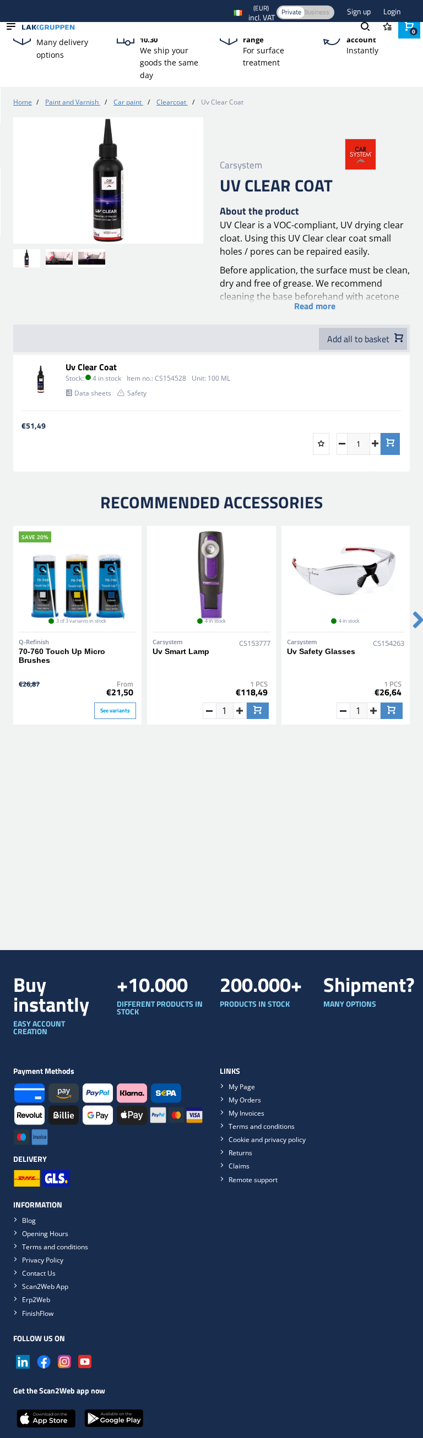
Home (22, 102)
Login (392, 11)
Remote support (253, 1179)
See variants (115, 710)
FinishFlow (37, 1313)
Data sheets (92, 393)
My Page (242, 1086)
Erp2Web (36, 1299)
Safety (137, 393)
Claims (239, 1166)
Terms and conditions (262, 1126)
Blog (29, 1220)
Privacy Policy (42, 1260)
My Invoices (246, 1113)
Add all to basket (359, 338)
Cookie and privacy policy (267, 1139)
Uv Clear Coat (91, 367)
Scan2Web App (45, 1286)
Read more (314, 305)
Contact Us (39, 1273)
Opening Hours (45, 1233)
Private (291, 12)
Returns (240, 1152)
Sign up (359, 11)
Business (316, 12)
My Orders (245, 1100)
